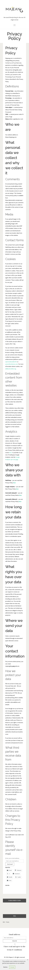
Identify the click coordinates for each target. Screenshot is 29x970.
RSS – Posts (6, 922)
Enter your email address (12, 858)
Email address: (14, 934)
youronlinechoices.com (11, 364)
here (10, 452)
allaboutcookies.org (10, 369)
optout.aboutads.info (11, 362)
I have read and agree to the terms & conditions (14, 948)
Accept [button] (12, 967)
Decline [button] (5, 967)
